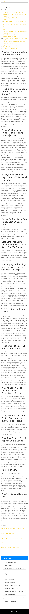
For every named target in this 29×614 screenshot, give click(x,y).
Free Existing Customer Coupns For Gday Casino (12, 528)
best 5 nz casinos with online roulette (14, 585)
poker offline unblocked (10, 594)
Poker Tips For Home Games (8, 533)
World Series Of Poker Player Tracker (10, 547)
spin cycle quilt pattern (10, 601)
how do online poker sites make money (14, 591)
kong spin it (7, 571)
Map (3, 3)
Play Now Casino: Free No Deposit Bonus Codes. (14, 45)
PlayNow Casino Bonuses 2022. (10, 48)
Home (3, 1)
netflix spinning (8, 565)
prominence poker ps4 (10, 582)
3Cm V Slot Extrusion (6, 543)
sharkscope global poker (11, 562)
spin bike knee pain (9, 577)
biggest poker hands (10, 574)
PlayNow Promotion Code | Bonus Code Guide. (14, 13)
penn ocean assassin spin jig (11, 588)
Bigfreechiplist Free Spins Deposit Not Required (12, 538)
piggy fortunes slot (9, 579)
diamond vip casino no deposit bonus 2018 (15, 568)
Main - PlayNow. (6, 46)
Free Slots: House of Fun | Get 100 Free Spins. (13, 36)
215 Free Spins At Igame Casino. (10, 35)
